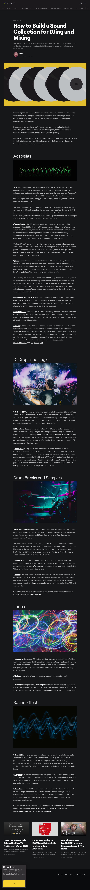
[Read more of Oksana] (15, 54)
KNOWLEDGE (80, 8)
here (15, 465)
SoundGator (18, 811)
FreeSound (40, 808)
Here (34, 583)
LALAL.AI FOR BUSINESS (40, 8)
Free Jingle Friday (27, 437)
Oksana (21, 53)
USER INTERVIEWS (56, 8)
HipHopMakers (35, 594)
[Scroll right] (88, 8)
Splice (25, 811)
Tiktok (78, 874)
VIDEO (15, 8)
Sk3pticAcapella (37, 342)
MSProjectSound (19, 342)
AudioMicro (49, 808)
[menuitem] (2, 8)
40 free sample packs (41, 684)
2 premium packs (35, 543)
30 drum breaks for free (30, 566)
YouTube (84, 874)
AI (2, 8)
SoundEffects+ (61, 808)
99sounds (47, 811)
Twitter (66, 874)
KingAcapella (58, 340)
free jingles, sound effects (48, 434)
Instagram (72, 874)
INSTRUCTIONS (68, 8)
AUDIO (8, 8)
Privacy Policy (8, 874)
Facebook (60, 874)
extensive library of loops (42, 690)
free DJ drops (67, 434)
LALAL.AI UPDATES (26, 8)
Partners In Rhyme (36, 811)
